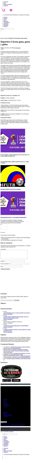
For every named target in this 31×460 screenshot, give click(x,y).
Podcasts (5, 26)
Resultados (5, 25)
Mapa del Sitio (6, 427)
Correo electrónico (5, 263)
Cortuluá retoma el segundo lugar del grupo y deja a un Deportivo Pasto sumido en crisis (15, 317)
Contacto (5, 5)
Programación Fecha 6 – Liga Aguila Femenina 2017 (13, 217)
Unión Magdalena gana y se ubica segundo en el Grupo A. (16, 312)
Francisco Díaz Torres (14, 430)
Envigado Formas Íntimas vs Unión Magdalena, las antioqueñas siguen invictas (16, 354)
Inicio (2, 38)
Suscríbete (16, 300)
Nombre (3, 261)
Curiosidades (6, 22)
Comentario (3, 249)
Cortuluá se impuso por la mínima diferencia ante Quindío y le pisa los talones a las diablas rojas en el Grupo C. (16, 351)
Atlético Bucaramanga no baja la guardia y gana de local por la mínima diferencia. (16, 347)
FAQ (4, 3)
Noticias (5, 17)
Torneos (5, 18)
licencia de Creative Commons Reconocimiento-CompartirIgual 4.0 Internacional (13, 425)
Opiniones (5, 23)
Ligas (4, 19)
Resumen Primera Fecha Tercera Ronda (10, 189)
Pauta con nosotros (7, 4)
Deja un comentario (7, 314)
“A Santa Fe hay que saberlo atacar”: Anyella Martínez (15, 325)
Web (2, 266)
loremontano (17, 47)
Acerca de (5, 1)
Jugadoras (5, 21)
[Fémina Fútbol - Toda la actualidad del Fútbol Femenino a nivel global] (7, 12)
